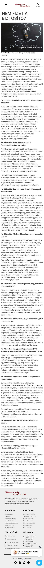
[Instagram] (20, 562)
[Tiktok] (28, 562)
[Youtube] (24, 562)
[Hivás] (38, 4)
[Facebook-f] (15, 562)
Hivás (38, 6)
